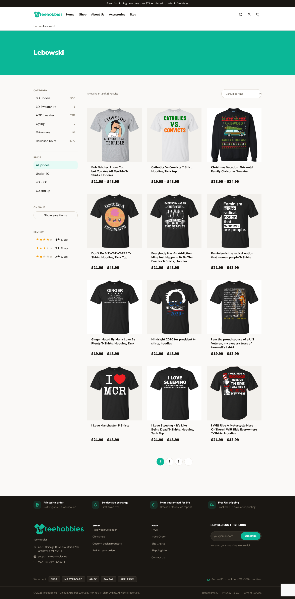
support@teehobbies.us (52, 556)
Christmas (99, 536)
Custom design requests (107, 543)
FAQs (155, 529)
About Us (97, 14)
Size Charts (158, 543)
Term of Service (252, 593)
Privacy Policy (230, 593)
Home (70, 14)
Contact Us (158, 557)
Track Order (159, 536)
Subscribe (250, 536)
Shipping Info (159, 550)
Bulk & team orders (104, 550)
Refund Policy (210, 593)
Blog (133, 14)
